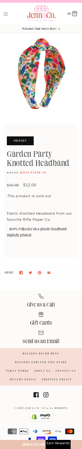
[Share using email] (49, 272)
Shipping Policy (57, 380)
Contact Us (66, 371)
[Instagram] (46, 394)
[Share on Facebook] (21, 272)
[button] (41, 444)
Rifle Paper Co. (33, 173)
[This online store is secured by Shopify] (41, 421)
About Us (42, 371)
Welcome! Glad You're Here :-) (41, 29)
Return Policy (23, 380)
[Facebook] (36, 394)
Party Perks (17, 371)
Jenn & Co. (32, 408)
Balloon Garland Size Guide (41, 362)
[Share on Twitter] (30, 272)
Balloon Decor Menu (41, 354)
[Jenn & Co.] (41, 14)
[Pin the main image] (39, 272)
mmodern (60, 408)
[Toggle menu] (5, 14)
